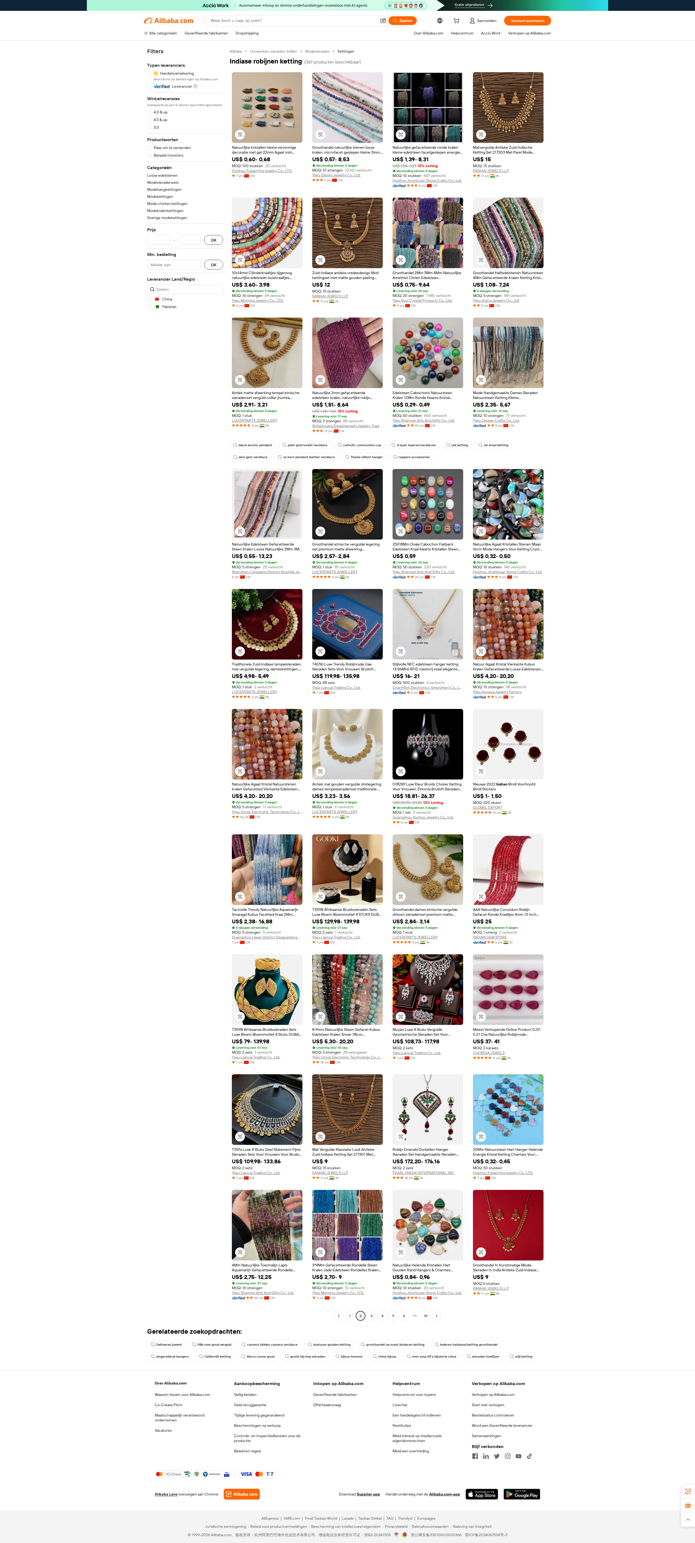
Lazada (347, 1518)
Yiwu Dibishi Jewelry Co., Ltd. (336, 175)
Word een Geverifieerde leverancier (502, 1425)
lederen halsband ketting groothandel (469, 1344)
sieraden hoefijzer (486, 1356)
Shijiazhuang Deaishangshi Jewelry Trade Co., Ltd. (347, 426)
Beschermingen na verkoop (257, 1425)
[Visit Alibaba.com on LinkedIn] (486, 1456)
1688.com (291, 1518)
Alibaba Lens (166, 1494)
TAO (389, 1518)
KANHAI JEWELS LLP (491, 171)
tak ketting (459, 445)
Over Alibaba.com (171, 1383)
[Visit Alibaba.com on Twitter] (497, 1456)
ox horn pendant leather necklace (309, 457)
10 (426, 1316)
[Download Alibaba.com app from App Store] (482, 1494)
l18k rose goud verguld (214, 1344)
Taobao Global (370, 1518)
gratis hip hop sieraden (307, 1356)
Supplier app (368, 1494)
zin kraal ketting (496, 445)
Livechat (400, 1405)
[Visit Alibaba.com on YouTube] (518, 1456)
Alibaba (236, 51)
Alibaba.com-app (444, 1494)
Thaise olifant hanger (366, 457)
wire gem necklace (253, 457)
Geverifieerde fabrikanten (335, 1394)
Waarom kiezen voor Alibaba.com (182, 1394)
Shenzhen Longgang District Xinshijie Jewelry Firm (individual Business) (267, 572)
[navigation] (185, 684)
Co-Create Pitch (168, 1405)
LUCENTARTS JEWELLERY (254, 420)
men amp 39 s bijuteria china (434, 1356)
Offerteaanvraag (327, 1405)
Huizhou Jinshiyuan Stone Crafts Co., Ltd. (427, 180)
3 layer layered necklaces (416, 445)
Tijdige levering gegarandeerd (259, 1415)
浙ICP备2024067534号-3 (486, 1535)
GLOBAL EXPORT (487, 807)
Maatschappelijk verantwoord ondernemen (179, 1417)
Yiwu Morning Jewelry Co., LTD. (258, 300)
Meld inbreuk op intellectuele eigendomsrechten (417, 1438)
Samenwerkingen (486, 1436)
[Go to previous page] (339, 1316)
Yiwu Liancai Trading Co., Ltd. (336, 687)
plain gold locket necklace (307, 445)
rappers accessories (414, 457)
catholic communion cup (362, 445)
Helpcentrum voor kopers (414, 1394)
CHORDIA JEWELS (489, 1053)
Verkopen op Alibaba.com (493, 1394)
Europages (426, 1518)
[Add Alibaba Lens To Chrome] (242, 1494)
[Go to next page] (436, 1316)
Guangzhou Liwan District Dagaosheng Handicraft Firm (267, 937)
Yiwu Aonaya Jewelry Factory (497, 692)
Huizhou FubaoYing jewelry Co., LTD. (262, 171)
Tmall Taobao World (321, 1518)
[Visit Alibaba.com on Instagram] (507, 1456)
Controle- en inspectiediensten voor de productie (267, 1438)
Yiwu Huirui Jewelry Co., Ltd (496, 300)
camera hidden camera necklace (272, 1344)
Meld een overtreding (411, 1451)
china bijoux (387, 1356)
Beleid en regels (247, 1451)
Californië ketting (217, 1356)
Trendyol (405, 1518)
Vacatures (163, 1430)
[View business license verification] (396, 1535)
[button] (383, 20)
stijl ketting (523, 1356)
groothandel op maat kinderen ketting (395, 1344)
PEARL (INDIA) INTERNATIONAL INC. (424, 1173)
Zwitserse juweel (169, 1344)
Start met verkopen (488, 1405)
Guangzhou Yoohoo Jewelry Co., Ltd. (423, 817)
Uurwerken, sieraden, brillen (273, 51)
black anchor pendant (255, 445)
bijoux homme (351, 1356)
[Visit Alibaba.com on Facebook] (475, 1456)
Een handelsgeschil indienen (417, 1415)
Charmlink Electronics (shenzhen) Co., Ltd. (428, 687)
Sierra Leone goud (260, 1356)
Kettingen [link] (346, 51)
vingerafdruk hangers (172, 1356)
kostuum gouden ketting (331, 1344)
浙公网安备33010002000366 (436, 1535)
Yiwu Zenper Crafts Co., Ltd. (496, 420)
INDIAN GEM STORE (490, 937)
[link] (688, 1491)
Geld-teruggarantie (250, 1405)
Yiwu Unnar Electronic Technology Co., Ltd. (267, 812)
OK (213, 240)
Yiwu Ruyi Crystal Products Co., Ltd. (422, 300)
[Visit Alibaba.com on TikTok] (529, 1456)
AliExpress (270, 1518)
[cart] (457, 21)
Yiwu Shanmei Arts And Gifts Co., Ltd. (424, 420)
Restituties (402, 1425)
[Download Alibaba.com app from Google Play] (522, 1494)
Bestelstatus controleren (493, 1415)
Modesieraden (317, 51)
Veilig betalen (245, 1394)
